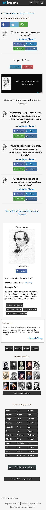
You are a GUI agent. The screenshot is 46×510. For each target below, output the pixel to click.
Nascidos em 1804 (29, 309)
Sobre (39, 503)
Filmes (26, 348)
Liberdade (9, 435)
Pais (7, 451)
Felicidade (31, 423)
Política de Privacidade (19, 507)
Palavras (20, 435)
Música (19, 451)
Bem (29, 415)
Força (19, 439)
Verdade (31, 419)
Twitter (23, 503)
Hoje (18, 431)
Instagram (31, 503)
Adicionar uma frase (24, 467)
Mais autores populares (22, 393)
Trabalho (31, 435)
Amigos (9, 415)
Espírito (31, 447)
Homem (31, 411)
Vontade (31, 455)
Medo (8, 431)
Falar (19, 447)
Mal (29, 427)
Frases (9, 348)
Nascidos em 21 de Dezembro (16, 313)
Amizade (9, 427)
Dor (29, 443)
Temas (35, 348)
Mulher (19, 423)
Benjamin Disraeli (26, 39)
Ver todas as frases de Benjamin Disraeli (21, 212)
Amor (8, 411)
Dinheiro (9, 439)
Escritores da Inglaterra (14, 305)
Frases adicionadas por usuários (22, 479)
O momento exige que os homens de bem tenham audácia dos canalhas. (25, 182)
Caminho (20, 443)
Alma (19, 427)
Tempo (8, 419)
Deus (19, 419)
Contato (32, 507)
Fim (7, 447)
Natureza (31, 439)
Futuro (8, 455)
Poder (30, 431)
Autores (18, 348)
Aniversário (21, 455)
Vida (18, 411)
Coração (9, 423)
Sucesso (31, 451)
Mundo (19, 415)
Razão (8, 443)
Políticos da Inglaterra (14, 309)
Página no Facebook (12, 503)
